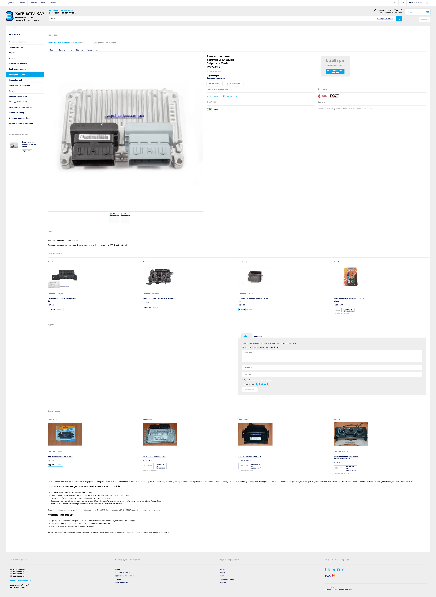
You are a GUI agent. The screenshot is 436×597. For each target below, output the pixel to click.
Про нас (222, 569)
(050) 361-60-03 (58, 13)
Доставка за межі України (124, 576)
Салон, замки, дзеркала (19, 85)
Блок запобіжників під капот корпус (158, 299)
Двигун (12, 58)
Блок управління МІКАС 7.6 (249, 456)
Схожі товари (93, 50)
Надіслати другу (232, 96)
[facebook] (325, 569)
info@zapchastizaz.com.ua (63, 10)
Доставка (11, 3)
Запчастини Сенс (16, 47)
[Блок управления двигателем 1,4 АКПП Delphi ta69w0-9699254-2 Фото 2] (125, 218)
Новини (53, 3)
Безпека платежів (121, 582)
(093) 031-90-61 (19, 574)
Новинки (223, 582)
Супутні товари (65, 50)
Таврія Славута (52, 419)
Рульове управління (18, 96)
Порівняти (425, 19)
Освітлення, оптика (17, 69)
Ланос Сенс (51, 261)
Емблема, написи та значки (21, 123)
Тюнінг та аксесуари (18, 42)
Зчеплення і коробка (18, 63)
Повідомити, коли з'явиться (335, 71)
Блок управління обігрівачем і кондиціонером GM (346, 457)
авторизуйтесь (272, 347)
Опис (52, 50)
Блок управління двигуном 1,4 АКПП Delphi (30, 144)
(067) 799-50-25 (70, 13)
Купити (59, 309)
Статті (43, 3)
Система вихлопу (16, 112)
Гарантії (118, 579)
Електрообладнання (18, 74)
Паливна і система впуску (20, 107)
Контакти (33, 3)
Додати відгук (249, 389)
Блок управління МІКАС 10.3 (154, 456)
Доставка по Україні (122, 572)
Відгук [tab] (246, 336)
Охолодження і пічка (18, 102)
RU (402, 3)
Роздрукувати (214, 96)
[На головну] (10, 16)
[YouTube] (329, 569)
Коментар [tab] (258, 336)
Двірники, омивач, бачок (20, 118)
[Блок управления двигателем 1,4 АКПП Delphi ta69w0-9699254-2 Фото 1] (114, 218)
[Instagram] (338, 569)
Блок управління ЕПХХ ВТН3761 (60, 456)
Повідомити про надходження (160, 466)
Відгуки (79, 50)
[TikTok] (343, 569)
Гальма (12, 91)
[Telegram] (334, 569)
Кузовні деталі (15, 80)
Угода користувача (227, 579)
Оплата (22, 3)
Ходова (12, 53)
